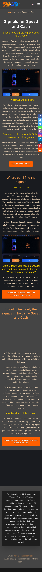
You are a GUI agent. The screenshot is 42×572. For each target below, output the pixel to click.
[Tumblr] (40, 142)
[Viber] (40, 131)
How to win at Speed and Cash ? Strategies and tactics (21, 294)
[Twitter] (40, 120)
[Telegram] (40, 124)
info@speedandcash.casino (23, 556)
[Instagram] (40, 135)
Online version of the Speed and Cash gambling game (21, 441)
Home (9, 12)
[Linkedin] (40, 139)
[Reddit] (40, 150)
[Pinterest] (40, 146)
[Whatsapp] (40, 127)
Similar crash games (21, 164)
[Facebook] (40, 116)
